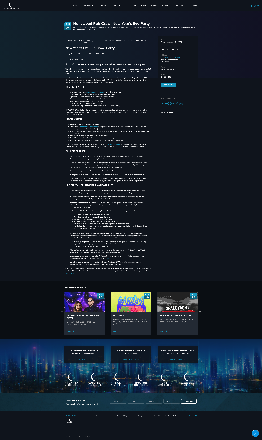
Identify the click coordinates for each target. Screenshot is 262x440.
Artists (143, 6)
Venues (133, 6)
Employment (93, 416)
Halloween (105, 6)
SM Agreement (127, 416)
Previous (62, 311)
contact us (108, 258)
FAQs (164, 416)
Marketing (166, 6)
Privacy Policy (116, 416)
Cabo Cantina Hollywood (95, 92)
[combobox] (171, 401)
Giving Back (172, 416)
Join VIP (193, 6)
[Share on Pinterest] (172, 103)
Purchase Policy (104, 416)
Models (154, 6)
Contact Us (179, 6)
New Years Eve (89, 6)
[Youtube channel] (176, 103)
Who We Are (148, 416)
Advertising (138, 416)
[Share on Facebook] (162, 103)
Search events (129, 359)
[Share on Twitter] (167, 103)
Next (200, 311)
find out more (176, 359)
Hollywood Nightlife (112, 144)
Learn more (70, 273)
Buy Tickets (168, 85)
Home (75, 6)
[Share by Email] (181, 103)
